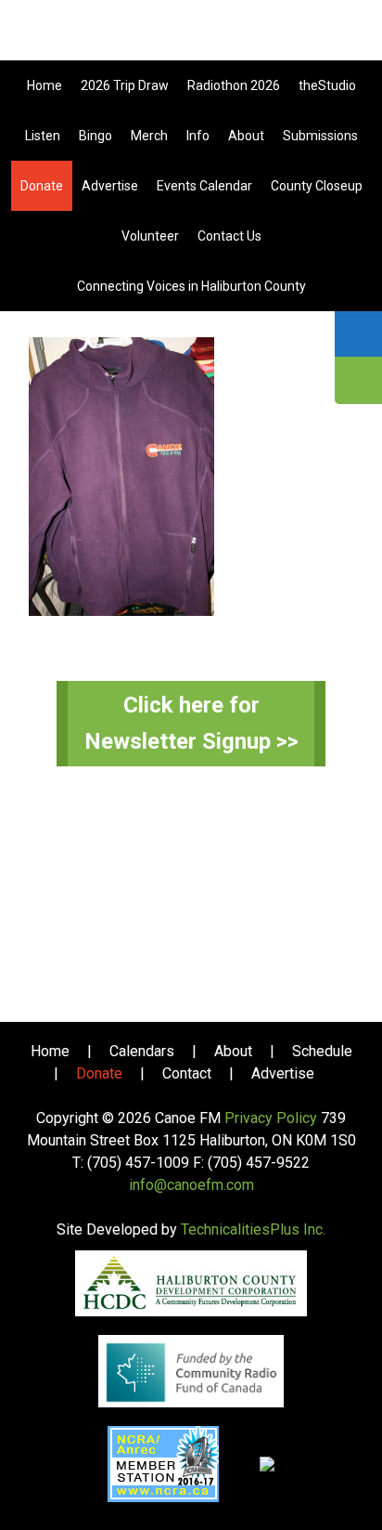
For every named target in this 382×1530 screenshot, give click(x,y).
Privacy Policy (270, 1118)
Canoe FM (191, 37)
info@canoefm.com (191, 1185)
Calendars (141, 1051)
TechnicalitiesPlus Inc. (253, 1229)
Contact (186, 1073)
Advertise (282, 1073)
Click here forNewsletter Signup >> (191, 723)
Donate (99, 1073)
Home (50, 1051)
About (233, 1051)
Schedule (322, 1051)
